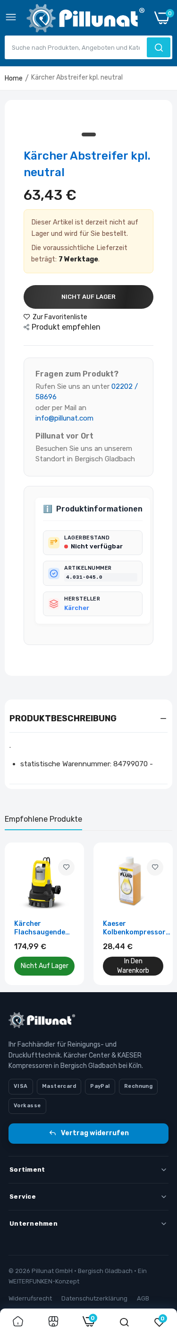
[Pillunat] (85, 20)
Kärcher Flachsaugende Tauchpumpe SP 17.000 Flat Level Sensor (42, 928)
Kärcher (76, 607)
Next (160, 913)
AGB (143, 1298)
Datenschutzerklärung (94, 1298)
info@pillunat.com (64, 418)
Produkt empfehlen (66, 327)
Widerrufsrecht (30, 1298)
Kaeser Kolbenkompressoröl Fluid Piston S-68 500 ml (137, 928)
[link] (66, 867)
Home (14, 78)
